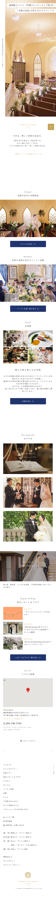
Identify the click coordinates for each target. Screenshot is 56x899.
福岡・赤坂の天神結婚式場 (26, 888)
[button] (3, 750)
